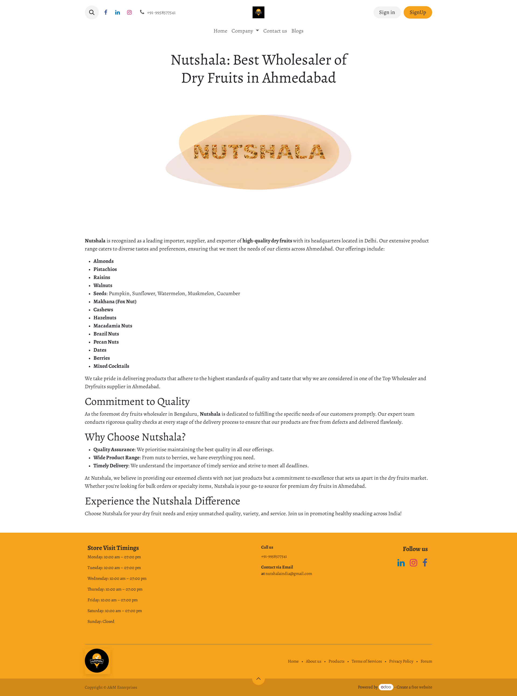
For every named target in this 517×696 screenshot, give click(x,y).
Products (336, 661)
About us (313, 661)
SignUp (418, 12)
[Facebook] (425, 562)
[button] (92, 12)
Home (293, 661)
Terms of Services (367, 661)
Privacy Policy (401, 661)
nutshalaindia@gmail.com (289, 574)
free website (421, 687)
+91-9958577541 (274, 556)
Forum (426, 661)
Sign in (387, 12)
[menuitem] (220, 31)
